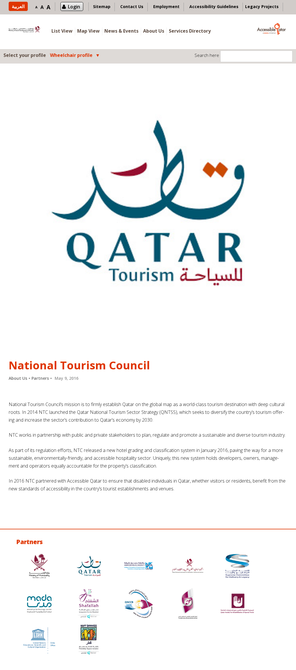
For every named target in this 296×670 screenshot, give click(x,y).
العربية (18, 6)
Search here (207, 55)
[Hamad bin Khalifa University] (138, 567)
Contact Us (131, 6)
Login (74, 6)
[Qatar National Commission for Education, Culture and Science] (188, 567)
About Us (153, 31)
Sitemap (101, 6)
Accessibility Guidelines (213, 6)
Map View (88, 31)
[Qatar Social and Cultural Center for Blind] (138, 604)
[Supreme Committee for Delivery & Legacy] (237, 567)
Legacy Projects (262, 6)
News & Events (121, 31)
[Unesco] (39, 640)
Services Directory (190, 31)
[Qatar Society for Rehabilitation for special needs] (237, 604)
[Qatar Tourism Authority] (88, 567)
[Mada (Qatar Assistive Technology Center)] (39, 604)
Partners (40, 378)
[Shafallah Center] (88, 604)
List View (62, 31)
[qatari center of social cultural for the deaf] (188, 604)
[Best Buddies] (88, 640)
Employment (166, 6)
